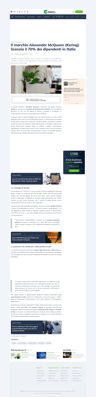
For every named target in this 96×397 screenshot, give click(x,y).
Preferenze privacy (77, 380)
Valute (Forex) (64, 380)
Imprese (13, 42)
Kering (49, 343)
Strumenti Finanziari (54, 367)
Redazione (75, 371)
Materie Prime (64, 378)
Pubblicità (39, 378)
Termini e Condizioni (77, 375)
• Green (77, 16)
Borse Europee (64, 373)
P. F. (13, 54)
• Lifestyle (82, 16)
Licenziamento (22, 343)
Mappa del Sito (40, 371)
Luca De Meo (37, 193)
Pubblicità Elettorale (41, 380)
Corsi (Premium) (52, 373)
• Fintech (72, 16)
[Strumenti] (59, 17)
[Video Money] (62, 17)
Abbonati (79, 11)
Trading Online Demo (54, 371)
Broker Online (52, 375)
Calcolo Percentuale (53, 380)
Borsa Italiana (64, 371)
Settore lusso (32, 343)
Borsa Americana (65, 375)
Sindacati (41, 343)
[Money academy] (57, 17)
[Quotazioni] (54, 17)
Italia (14, 343)
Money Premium (40, 373)
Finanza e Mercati (65, 367)
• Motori (67, 16)
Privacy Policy (76, 378)
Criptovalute (51, 378)
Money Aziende (40, 375)
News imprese (19, 42)
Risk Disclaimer (76, 373)
